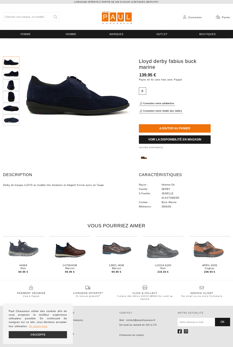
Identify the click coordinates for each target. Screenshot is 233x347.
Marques (116, 34)
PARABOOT (67, 334)
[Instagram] (186, 331)
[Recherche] (55, 17)
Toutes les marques (72, 320)
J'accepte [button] (38, 334)
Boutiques (207, 34)
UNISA (65, 325)
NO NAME (66, 329)
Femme (26, 34)
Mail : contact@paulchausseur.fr (137, 320)
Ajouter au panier (174, 128)
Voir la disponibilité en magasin (174, 139)
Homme (71, 34)
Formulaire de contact (131, 335)
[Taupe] (144, 157)
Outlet (162, 34)
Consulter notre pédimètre (158, 103)
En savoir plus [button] (38, 326)
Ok (222, 321)
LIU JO (65, 339)
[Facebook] (180, 331)
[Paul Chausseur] (116, 17)
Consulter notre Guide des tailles (162, 111)
